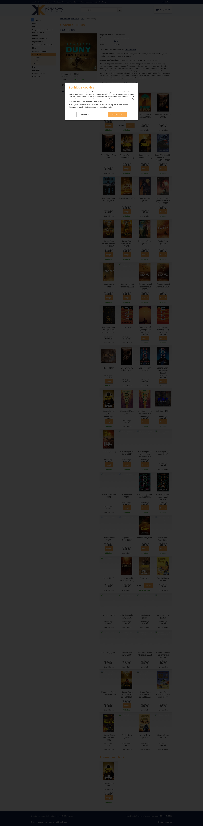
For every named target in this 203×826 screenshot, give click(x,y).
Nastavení (85, 114)
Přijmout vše (117, 114)
